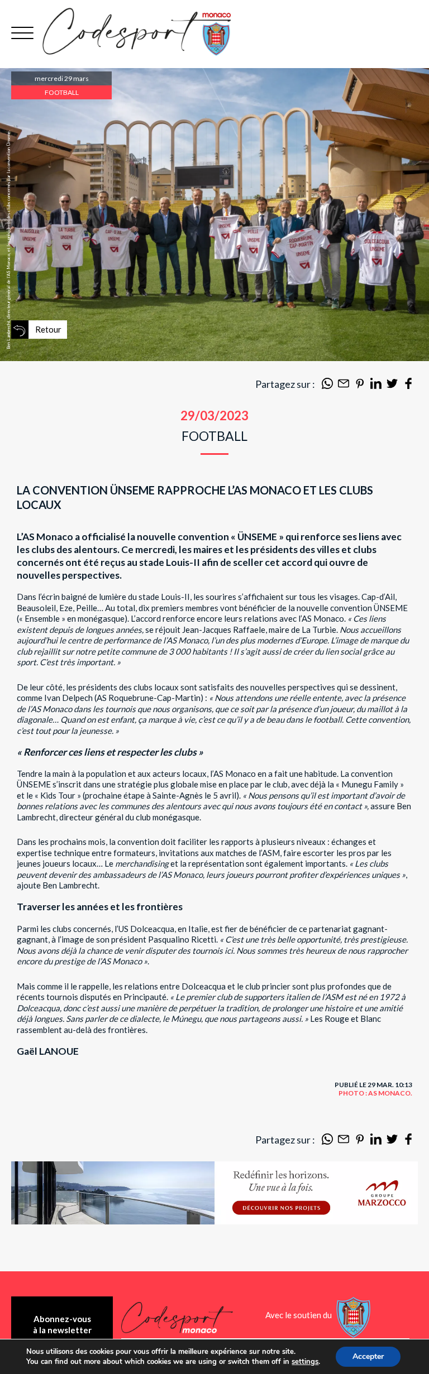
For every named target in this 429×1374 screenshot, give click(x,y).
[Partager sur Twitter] (392, 386)
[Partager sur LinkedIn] (376, 386)
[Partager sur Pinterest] (359, 386)
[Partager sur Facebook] (408, 386)
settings (305, 1362)
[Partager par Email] (343, 386)
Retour (48, 329)
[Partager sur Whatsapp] (327, 386)
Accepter (368, 1356)
